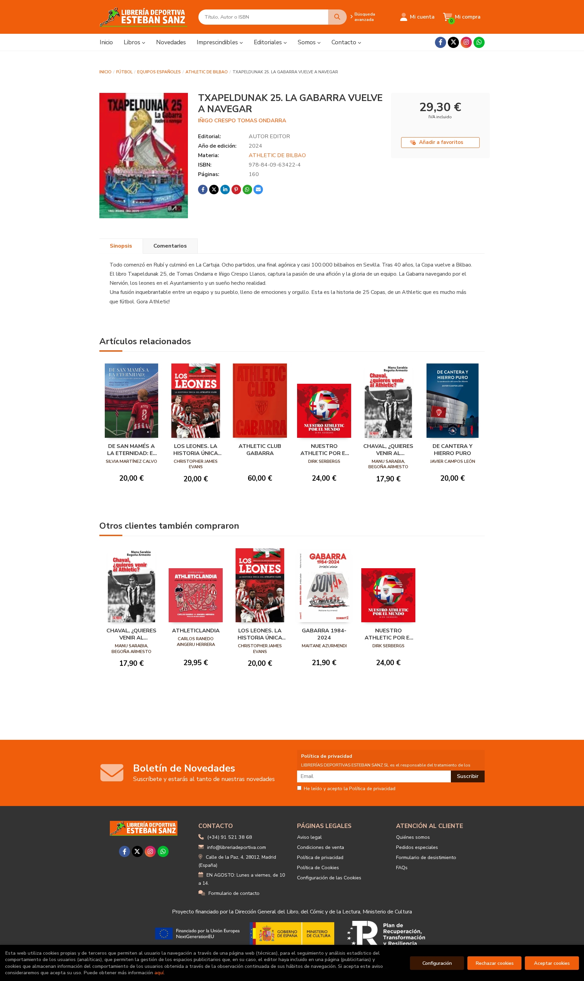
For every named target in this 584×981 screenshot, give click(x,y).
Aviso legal (309, 837)
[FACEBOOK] (440, 42)
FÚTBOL (124, 72)
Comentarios (170, 246)
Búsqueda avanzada (365, 16)
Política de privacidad (320, 857)
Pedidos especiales (417, 847)
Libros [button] (133, 42)
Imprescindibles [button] (218, 42)
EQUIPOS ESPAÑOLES (159, 72)
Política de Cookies (318, 867)
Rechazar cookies (495, 963)
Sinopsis (121, 246)
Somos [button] (307, 42)
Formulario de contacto (234, 893)
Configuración (437, 963)
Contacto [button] (345, 42)
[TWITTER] (453, 42)
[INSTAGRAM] (466, 42)
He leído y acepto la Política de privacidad (349, 789)
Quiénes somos (413, 837)
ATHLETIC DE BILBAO (207, 72)
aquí (159, 972)
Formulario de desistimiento (426, 857)
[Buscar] (337, 17)
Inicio (105, 72)
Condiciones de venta (320, 847)
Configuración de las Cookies (329, 877)
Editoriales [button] (269, 42)
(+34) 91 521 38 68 (229, 837)
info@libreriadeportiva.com (236, 847)
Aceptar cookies (552, 963)
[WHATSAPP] (479, 42)
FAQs (402, 867)
